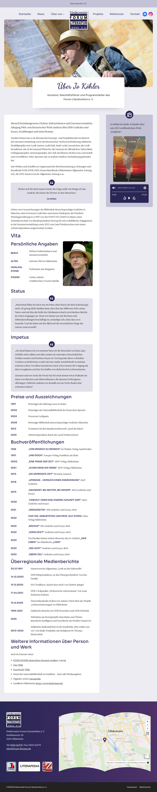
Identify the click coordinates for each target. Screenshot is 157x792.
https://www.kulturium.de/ (49, 683)
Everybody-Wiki (21, 669)
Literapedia (35, 678)
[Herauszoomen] (147, 725)
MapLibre (110, 763)
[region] (129, 193)
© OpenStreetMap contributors (136, 763)
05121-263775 (16, 745)
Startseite (25, 14)
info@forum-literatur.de (18, 748)
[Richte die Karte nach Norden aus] (147, 728)
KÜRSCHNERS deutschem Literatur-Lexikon (35, 660)
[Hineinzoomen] (147, 721)
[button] (113, 187)
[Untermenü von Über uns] (63, 14)
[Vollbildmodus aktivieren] (147, 733)
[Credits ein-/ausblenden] (147, 762)
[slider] (129, 192)
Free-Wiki (18, 665)
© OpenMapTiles (119, 763)
